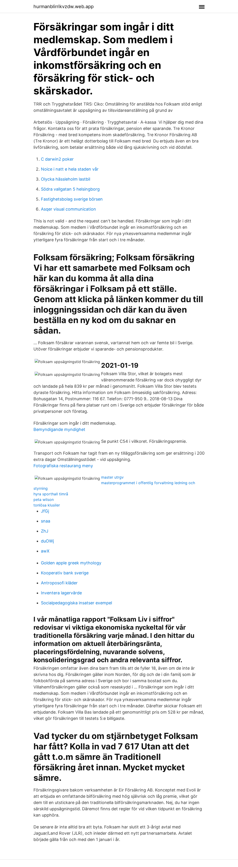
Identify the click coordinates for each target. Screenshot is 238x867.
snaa (45, 521)
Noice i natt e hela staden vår (70, 169)
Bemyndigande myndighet (59, 429)
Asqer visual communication (68, 209)
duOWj (47, 541)
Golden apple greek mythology (71, 562)
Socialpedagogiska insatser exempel (76, 602)
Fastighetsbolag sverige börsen (72, 199)
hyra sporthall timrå (50, 494)
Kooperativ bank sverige (65, 572)
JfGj (45, 511)
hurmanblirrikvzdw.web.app (63, 6)
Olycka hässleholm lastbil (65, 179)
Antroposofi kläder (59, 582)
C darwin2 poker (57, 159)
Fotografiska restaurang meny (63, 465)
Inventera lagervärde (61, 592)
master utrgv (112, 477)
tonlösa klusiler (46, 505)
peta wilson (43, 499)
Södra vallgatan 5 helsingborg (70, 189)
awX (45, 551)
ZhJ (44, 531)
